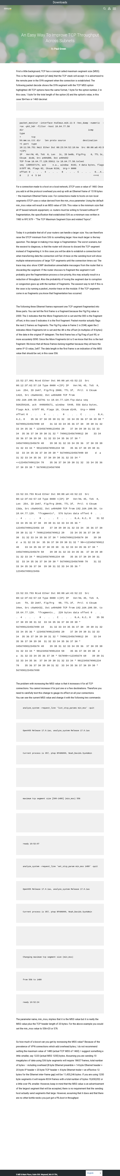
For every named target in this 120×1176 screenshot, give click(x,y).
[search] (104, 8)
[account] (109, 8)
